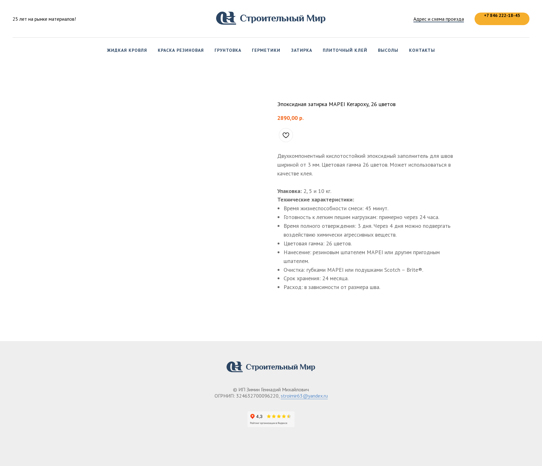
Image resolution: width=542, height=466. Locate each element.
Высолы (388, 50)
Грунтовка (228, 50)
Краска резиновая (181, 50)
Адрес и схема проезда (438, 19)
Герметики (266, 50)
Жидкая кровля (127, 50)
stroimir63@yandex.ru (304, 396)
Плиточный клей (345, 50)
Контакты (422, 50)
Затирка (301, 50)
